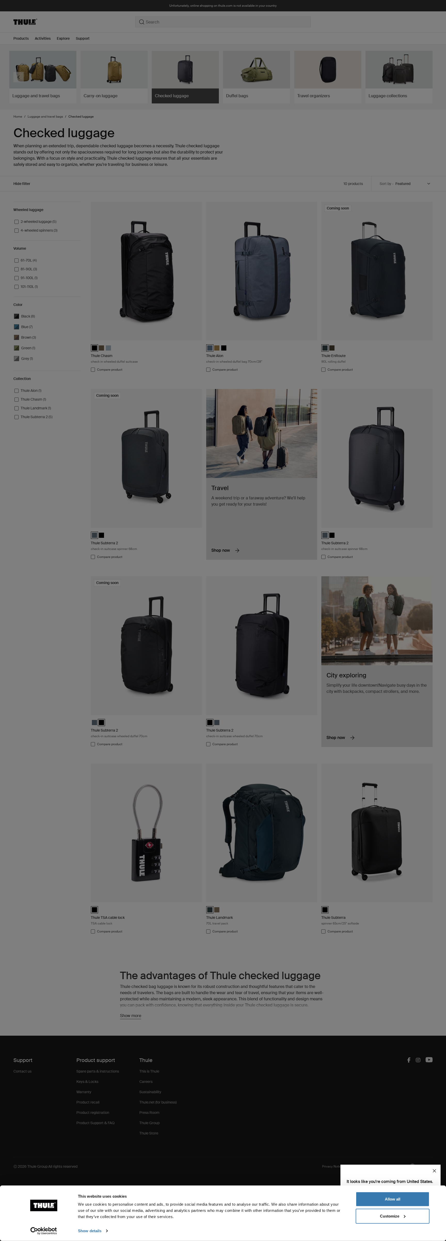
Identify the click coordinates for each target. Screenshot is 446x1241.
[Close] (434, 1171)
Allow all (392, 1199)
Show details (89, 1231)
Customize (389, 1216)
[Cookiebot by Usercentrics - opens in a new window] (43, 1231)
